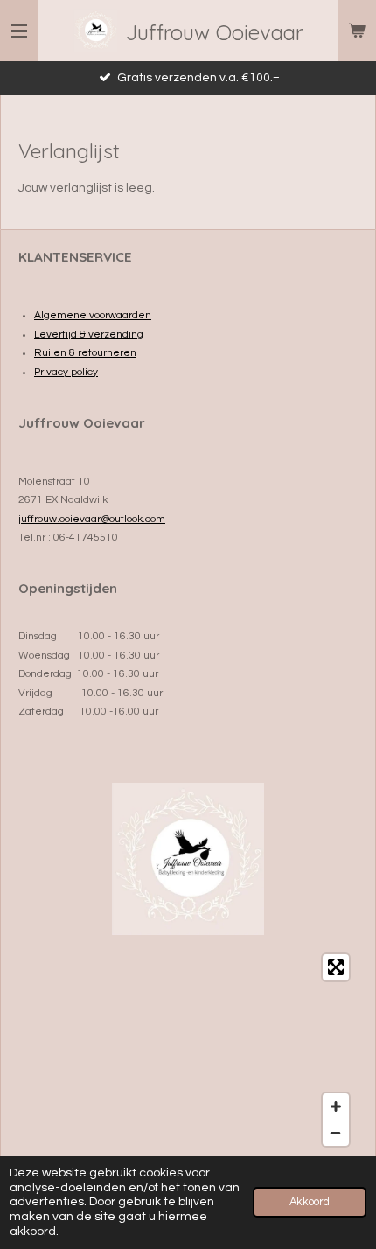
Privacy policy (66, 372)
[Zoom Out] (336, 1133)
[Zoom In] (336, 1106)
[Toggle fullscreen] (336, 967)
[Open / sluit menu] (19, 30)
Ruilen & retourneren (85, 353)
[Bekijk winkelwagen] (357, 30)
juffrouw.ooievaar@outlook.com (91, 519)
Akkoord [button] (309, 1202)
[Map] (188, 1050)
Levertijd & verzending (88, 334)
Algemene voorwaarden (92, 315)
